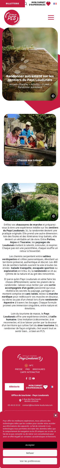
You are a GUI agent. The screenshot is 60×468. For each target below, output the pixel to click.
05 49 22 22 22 (14, 405)
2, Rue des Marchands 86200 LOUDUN (31, 400)
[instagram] (30, 378)
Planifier (24, 84)
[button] (55, 415)
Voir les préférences (30, 461)
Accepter (30, 445)
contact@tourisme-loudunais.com (37, 405)
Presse (19, 369)
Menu (51, 17)
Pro (27, 369)
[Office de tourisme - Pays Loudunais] (12, 17)
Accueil (13, 84)
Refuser (30, 453)
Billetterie (12, 3)
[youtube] (33, 378)
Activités (35, 84)
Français (55, 3)
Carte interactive (30, 372)
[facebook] (26, 378)
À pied (45, 84)
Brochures (39, 369)
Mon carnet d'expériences (37, 3)
